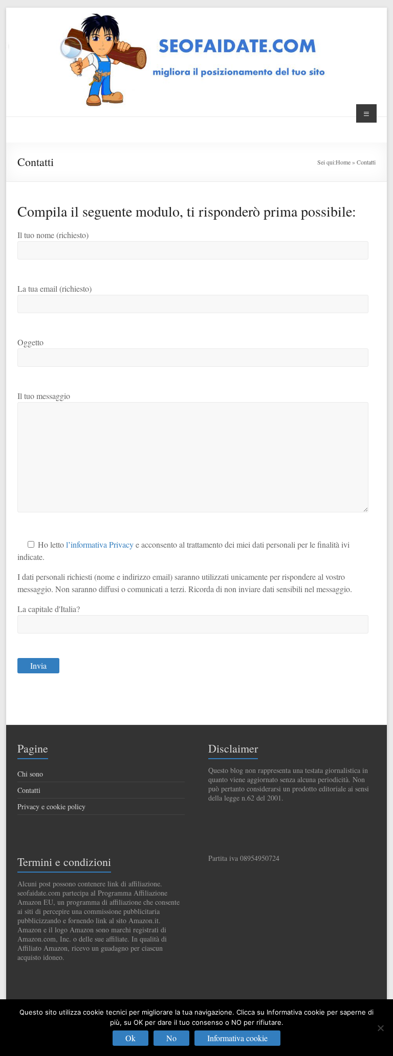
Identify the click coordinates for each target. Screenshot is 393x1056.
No (171, 1037)
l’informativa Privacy (100, 544)
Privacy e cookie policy (51, 806)
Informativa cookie (237, 1037)
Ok (130, 1037)
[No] (380, 1028)
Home (343, 162)
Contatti (28, 790)
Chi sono (30, 774)
